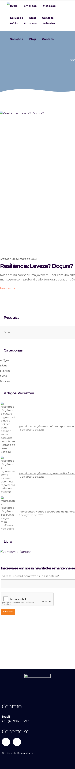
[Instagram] (17, 742)
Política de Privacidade (17, 753)
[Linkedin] (6, 742)
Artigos (4, 259)
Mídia (3, 376)
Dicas (3, 365)
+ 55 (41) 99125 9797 (15, 721)
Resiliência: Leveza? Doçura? (36, 266)
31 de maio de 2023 (25, 259)
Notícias (5, 381)
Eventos (5, 370)
